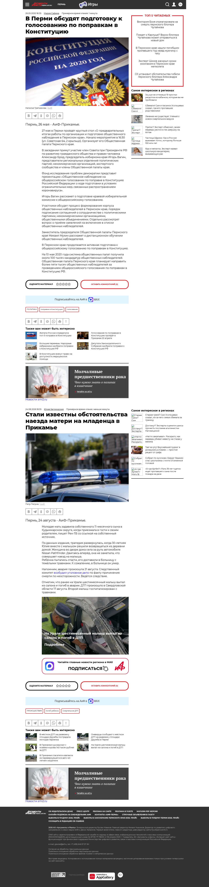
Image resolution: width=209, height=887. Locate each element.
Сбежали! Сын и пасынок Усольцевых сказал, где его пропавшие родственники (164, 108)
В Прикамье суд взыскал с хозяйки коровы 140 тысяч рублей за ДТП (57, 747)
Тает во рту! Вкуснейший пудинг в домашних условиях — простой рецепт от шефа (162, 450)
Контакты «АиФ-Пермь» (106, 815)
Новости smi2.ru (36, 399)
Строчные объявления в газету (138, 815)
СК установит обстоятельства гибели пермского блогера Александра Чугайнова (157, 77)
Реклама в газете (124, 811)
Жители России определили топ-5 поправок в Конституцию (55, 334)
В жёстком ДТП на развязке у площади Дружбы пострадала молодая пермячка (55, 737)
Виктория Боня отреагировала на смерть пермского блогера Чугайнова (157, 24)
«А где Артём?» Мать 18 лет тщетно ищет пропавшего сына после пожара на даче (163, 471)
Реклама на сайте (102, 811)
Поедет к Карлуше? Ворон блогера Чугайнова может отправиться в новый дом (157, 38)
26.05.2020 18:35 (33, 13)
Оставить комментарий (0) (104, 284)
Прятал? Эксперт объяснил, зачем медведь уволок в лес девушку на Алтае (162, 130)
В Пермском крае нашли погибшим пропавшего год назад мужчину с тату (157, 51)
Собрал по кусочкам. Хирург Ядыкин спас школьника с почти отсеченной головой (164, 460)
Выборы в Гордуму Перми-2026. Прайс (160, 818)
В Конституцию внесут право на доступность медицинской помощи (56, 356)
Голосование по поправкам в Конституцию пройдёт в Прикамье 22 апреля (106, 335)
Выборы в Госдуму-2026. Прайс (64, 818)
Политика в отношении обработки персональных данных (73, 851)
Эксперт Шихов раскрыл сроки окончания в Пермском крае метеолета (157, 64)
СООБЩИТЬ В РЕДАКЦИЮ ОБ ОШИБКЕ (66, 821)
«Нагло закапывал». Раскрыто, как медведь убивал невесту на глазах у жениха (163, 439)
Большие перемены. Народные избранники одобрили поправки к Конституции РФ (56, 346)
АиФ (50, 108)
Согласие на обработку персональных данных (68, 849)
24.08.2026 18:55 (33, 409)
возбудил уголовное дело (71, 572)
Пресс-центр (83, 811)
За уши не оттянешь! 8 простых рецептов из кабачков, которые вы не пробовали (164, 97)
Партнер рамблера (76, 875)
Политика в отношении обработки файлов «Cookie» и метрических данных (80, 854)
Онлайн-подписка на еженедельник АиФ (69, 815)
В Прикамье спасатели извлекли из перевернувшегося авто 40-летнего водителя (56, 758)
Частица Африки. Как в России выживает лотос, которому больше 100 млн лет (163, 140)
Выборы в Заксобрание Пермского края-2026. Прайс (110, 818)
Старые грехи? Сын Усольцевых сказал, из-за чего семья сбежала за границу (163, 417)
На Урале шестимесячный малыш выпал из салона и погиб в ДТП (83, 635)
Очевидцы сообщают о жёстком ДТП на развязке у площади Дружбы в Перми (107, 737)
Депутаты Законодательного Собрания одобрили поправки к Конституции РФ (107, 346)
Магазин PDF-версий (147, 811)
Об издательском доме (60, 811)
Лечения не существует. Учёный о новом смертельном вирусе (162, 117)
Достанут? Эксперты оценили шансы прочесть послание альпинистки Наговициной (164, 428)
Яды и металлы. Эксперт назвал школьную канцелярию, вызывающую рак (161, 151)
